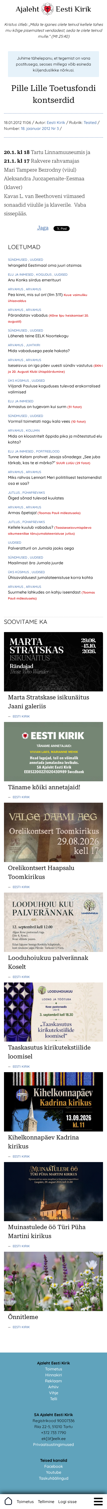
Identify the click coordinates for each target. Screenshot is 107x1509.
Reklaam (53, 1380)
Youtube (53, 1472)
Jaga (43, 228)
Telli (53, 1398)
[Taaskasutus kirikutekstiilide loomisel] (53, 1040)
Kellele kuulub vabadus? (31, 527)
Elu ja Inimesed (21, 274)
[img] (98, 1502)
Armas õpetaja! (23, 512)
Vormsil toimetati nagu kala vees (39, 421)
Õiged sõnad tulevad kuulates (36, 497)
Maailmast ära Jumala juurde (35, 562)
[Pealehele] (47, 13)
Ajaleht (27, 8)
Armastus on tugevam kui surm (37, 406)
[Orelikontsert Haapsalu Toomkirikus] (53, 860)
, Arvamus (32, 289)
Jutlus (14, 492)
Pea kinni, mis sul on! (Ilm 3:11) (36, 294)
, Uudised (35, 260)
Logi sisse (67, 1501)
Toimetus (53, 1368)
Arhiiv (53, 1386)
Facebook (53, 1466)
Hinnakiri (53, 1374)
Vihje (53, 1392)
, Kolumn (32, 430)
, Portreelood (46, 451)
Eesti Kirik (73, 8)
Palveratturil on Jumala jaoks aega (41, 548)
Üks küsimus (19, 380)
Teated (90, 122)
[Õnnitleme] (53, 1309)
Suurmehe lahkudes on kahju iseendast (45, 592)
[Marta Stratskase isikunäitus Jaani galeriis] (53, 689)
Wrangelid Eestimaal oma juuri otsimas (45, 265)
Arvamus (16, 289)
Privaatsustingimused (53, 1444)
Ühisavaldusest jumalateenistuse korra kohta (50, 577)
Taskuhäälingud (53, 1478)
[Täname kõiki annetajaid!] (53, 779)
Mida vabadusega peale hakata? (39, 350)
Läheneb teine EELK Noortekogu (38, 335)
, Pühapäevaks (33, 492)
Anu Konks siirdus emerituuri (34, 279)
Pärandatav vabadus (28, 315)
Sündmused (18, 260)
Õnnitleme (23, 1317)
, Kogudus (43, 274)
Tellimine (46, 1501)
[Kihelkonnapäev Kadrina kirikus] (53, 1130)
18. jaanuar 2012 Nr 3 (40, 128)
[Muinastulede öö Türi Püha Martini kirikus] (53, 1219)
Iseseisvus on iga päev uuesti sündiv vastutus (51, 365)
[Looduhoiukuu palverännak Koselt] (53, 950)
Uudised (14, 542)
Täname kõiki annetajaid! (44, 787)
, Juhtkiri (32, 345)
